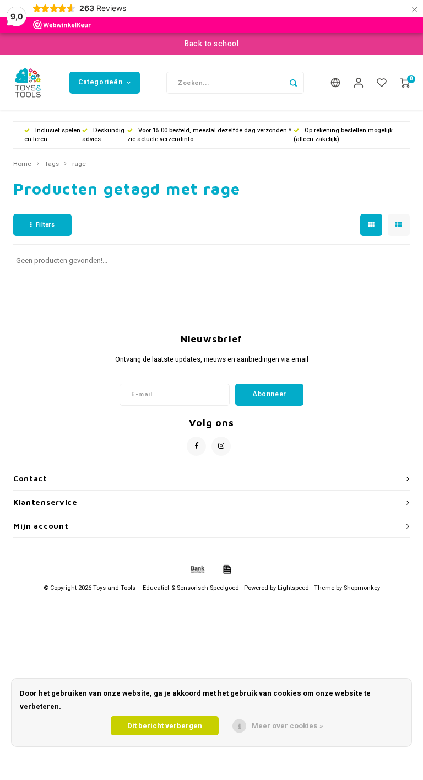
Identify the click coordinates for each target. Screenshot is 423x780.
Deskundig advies (103, 135)
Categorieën (100, 82)
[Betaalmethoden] (197, 569)
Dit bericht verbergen (164, 725)
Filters (45, 224)
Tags (52, 164)
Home (22, 164)
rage (79, 164)
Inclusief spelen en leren (52, 135)
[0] (405, 83)
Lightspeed (293, 588)
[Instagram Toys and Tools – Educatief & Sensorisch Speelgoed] (221, 446)
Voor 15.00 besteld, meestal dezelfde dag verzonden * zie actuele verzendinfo (209, 135)
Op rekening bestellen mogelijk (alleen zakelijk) (343, 135)
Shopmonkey (362, 588)
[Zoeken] (293, 83)
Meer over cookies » (287, 725)
